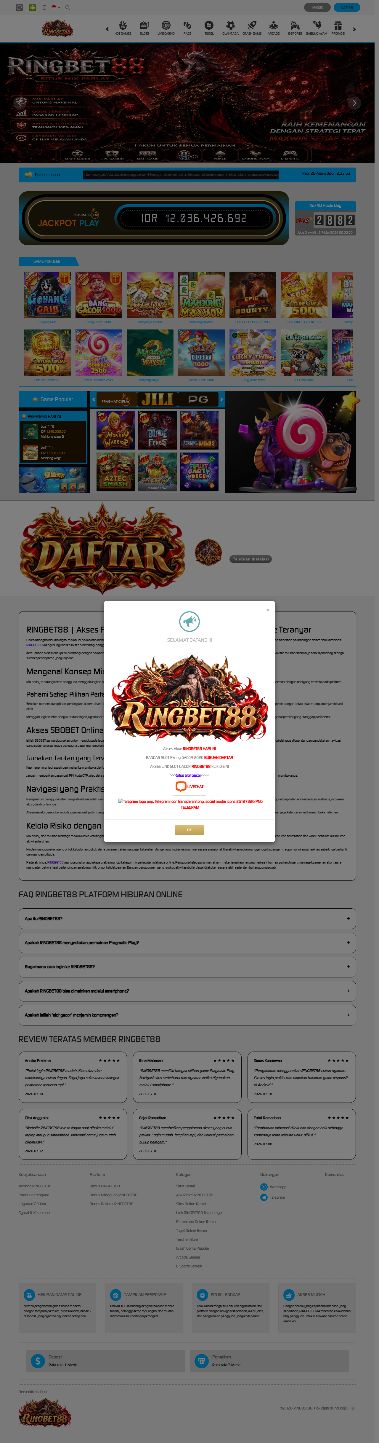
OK (189, 829)
